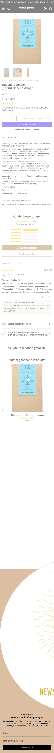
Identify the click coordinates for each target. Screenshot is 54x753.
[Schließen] (50, 572)
